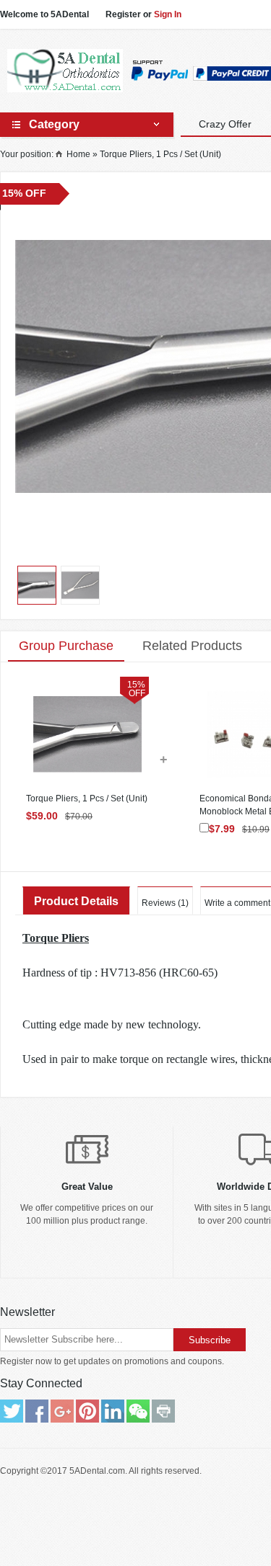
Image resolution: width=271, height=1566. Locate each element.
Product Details (76, 901)
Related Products (192, 646)
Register (123, 14)
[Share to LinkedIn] (112, 1411)
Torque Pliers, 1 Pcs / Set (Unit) (160, 154)
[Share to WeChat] (138, 1411)
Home (78, 154)
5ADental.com (97, 1471)
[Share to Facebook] (36, 1411)
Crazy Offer (225, 124)
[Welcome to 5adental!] (65, 70)
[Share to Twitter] (11, 1411)
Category (54, 124)
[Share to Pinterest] (87, 1411)
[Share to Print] (163, 1411)
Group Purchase (66, 646)
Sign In (167, 14)
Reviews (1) (165, 903)
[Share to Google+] (62, 1411)
